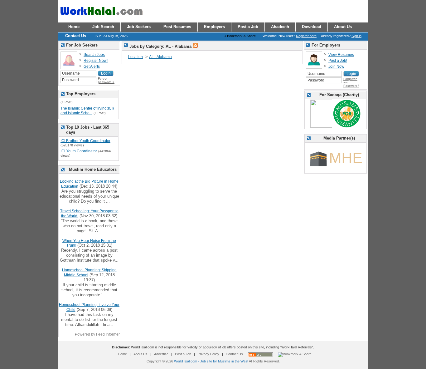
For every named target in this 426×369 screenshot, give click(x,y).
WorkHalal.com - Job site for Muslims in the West (211, 361)
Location (135, 57)
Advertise (161, 354)
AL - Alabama (160, 57)
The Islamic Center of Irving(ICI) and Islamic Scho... (87, 111)
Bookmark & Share (240, 36)
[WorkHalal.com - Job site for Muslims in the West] (101, 18)
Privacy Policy (208, 354)
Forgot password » (106, 80)
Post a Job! (337, 60)
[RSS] (195, 46)
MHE (345, 158)
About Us (140, 354)
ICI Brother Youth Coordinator (85, 141)
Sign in (356, 36)
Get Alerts (92, 66)
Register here (306, 36)
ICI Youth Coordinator (79, 151)
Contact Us (234, 354)
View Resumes (341, 54)
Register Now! (96, 60)
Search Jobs (94, 54)
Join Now (336, 66)
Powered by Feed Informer (97, 334)
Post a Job (183, 354)
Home (122, 354)
